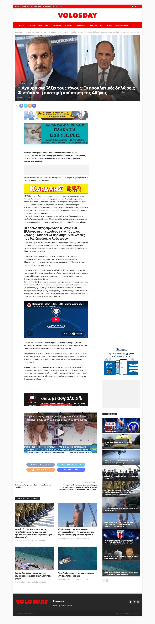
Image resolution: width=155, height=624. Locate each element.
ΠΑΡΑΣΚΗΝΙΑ (43, 25)
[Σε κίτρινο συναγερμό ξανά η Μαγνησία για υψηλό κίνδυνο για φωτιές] (121, 505)
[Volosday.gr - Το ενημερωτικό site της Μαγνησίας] (77, 15)
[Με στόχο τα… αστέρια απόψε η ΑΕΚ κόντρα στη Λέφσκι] (121, 473)
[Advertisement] (56, 170)
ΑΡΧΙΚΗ (22, 25)
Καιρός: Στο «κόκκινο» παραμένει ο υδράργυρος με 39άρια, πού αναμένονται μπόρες (32, 576)
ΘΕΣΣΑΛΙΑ (81, 25)
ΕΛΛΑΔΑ (68, 25)
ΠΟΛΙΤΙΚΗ (31, 83)
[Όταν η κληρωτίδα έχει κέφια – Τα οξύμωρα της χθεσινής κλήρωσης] (121, 425)
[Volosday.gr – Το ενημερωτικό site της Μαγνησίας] (32, 601)
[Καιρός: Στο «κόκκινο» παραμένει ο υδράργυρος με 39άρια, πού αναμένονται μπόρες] (34, 558)
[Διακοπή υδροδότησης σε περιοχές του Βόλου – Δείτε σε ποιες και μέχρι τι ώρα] (121, 457)
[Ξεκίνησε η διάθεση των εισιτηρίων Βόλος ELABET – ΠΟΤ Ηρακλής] (121, 537)
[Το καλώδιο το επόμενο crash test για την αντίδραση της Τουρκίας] (77, 558)
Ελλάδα (22, 83)
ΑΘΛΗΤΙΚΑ (57, 25)
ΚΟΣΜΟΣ (93, 25)
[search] (135, 25)
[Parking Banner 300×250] (121, 361)
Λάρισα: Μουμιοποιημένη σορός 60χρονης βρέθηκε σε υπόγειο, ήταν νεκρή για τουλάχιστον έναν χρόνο (121, 445)
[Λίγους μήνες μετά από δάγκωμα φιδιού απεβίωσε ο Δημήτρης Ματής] (121, 553)
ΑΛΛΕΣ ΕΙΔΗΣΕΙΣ (121, 25)
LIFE (101, 25)
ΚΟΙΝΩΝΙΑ (42, 541)
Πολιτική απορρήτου (123, 613)
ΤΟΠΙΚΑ (31, 25)
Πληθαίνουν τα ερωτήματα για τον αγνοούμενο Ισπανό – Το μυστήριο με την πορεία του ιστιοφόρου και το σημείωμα (76, 532)
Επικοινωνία (136, 613)
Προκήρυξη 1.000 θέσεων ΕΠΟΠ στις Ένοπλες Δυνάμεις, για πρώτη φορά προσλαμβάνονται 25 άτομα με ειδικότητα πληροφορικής (120, 492)
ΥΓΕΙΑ (109, 25)
